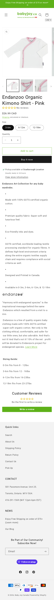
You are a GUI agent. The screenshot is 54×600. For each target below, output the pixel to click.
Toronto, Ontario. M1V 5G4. (19, 493)
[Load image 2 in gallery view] (27, 85)
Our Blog (9, 529)
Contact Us (10, 461)
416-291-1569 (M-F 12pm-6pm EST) (23, 500)
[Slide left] (3, 86)
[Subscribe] (45, 551)
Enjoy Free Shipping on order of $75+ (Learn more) (24, 521)
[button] (6, 15)
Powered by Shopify (38, 595)
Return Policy (12, 455)
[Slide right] (51, 86)
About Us (9, 441)
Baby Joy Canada (22, 595)
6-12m (21, 127)
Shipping (5, 117)
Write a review (27, 409)
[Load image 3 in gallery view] (41, 85)
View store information (16, 177)
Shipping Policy (13, 448)
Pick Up (9, 468)
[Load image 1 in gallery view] (13, 85)
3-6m (8, 127)
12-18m (37, 127)
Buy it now (27, 159)
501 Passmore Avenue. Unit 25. (21, 487)
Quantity (6, 134)
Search (8, 435)
